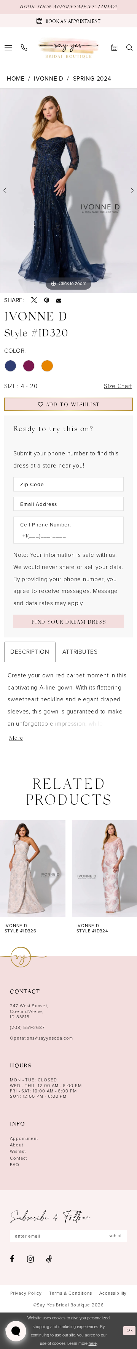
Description (29, 651)
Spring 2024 (92, 78)
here (93, 1343)
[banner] (68, 48)
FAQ (14, 1165)
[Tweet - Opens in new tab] (34, 300)
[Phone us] (24, 48)
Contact (18, 1158)
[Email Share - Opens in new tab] (58, 300)
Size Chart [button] (118, 386)
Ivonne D (49, 78)
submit (116, 1236)
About (16, 1145)
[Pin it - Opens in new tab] (46, 300)
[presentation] (32, 868)
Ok (130, 1331)
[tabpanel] (68, 191)
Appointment (24, 1138)
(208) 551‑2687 (27, 1027)
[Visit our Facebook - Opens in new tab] (12, 1259)
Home (16, 78)
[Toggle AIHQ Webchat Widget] (16, 1331)
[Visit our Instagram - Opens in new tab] (30, 1259)
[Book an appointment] (114, 48)
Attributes (80, 651)
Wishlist (18, 1151)
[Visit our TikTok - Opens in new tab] (49, 1259)
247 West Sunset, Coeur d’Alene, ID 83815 (29, 1011)
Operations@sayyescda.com (41, 1038)
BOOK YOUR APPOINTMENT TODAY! (68, 7)
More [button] (16, 739)
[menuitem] (24, 48)
